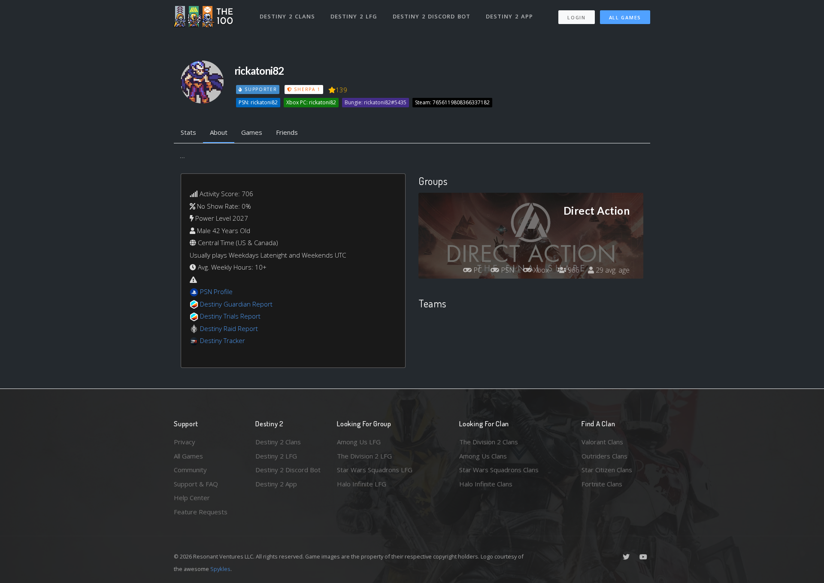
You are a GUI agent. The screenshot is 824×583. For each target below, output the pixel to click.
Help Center (192, 497)
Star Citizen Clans (607, 469)
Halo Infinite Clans (485, 484)
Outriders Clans (604, 456)
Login (576, 17)
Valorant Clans (602, 441)
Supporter (259, 89)
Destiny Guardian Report (236, 304)
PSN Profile (216, 291)
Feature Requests (200, 511)
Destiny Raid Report (229, 328)
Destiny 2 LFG (353, 16)
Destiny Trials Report (230, 316)
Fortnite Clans (602, 484)
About (218, 132)
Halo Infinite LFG (361, 484)
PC (477, 270)
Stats (188, 132)
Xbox (540, 270)
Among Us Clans (483, 456)
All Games (625, 17)
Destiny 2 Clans (287, 16)
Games (251, 132)
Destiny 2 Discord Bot (431, 16)
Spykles (220, 569)
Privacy (184, 441)
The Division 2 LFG (364, 456)
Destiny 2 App (509, 16)
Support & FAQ (196, 484)
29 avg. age (612, 270)
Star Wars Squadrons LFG (374, 469)
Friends (287, 132)
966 (572, 270)
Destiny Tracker (222, 340)
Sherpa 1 (306, 89)
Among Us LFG (359, 441)
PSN (507, 270)
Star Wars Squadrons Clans (499, 469)
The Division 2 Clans (488, 441)
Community (190, 469)
